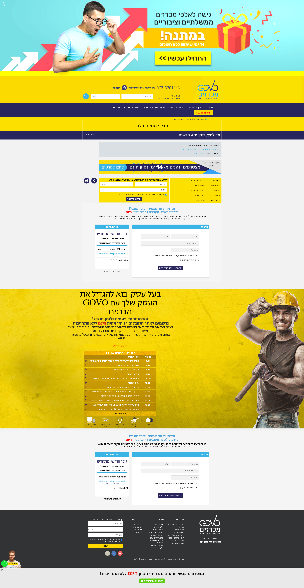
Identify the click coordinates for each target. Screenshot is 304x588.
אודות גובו (208, 107)
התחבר (116, 88)
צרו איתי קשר (133, 199)
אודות (181, 527)
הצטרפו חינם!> (203, 112)
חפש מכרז (179, 530)
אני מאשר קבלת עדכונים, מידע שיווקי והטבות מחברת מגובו (140, 194)
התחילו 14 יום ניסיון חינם (170, 268)
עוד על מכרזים (157, 535)
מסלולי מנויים (166, 107)
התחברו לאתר (199, 153)
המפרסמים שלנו (157, 538)
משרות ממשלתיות (131, 107)
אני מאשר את (188, 260)
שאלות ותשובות (150, 107)
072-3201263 (168, 88)
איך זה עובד (159, 524)
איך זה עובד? (195, 107)
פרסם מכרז (179, 532)
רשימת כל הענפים (156, 532)
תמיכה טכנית (136, 527)
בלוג (162, 548)
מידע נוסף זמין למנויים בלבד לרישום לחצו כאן (201, 149)
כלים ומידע (181, 107)
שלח (105, 546)
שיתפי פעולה (136, 530)
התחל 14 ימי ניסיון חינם (152, 581)
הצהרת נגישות (177, 541)
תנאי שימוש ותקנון (176, 538)
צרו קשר (116, 107)
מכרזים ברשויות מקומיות (157, 542)
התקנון (183, 260)
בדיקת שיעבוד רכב (176, 543)
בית (207, 119)
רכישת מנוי (137, 524)
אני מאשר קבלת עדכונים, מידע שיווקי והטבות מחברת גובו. (174, 256)
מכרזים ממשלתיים (176, 524)
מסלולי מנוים (158, 530)
